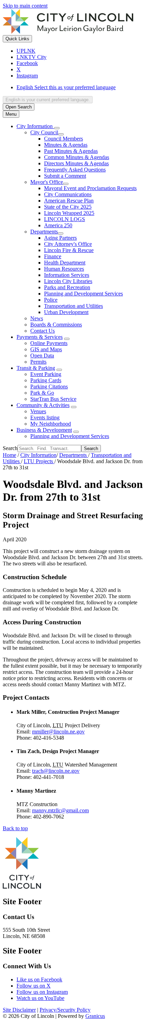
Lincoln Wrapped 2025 (69, 213)
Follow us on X (34, 986)
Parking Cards (45, 380)
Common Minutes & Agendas (76, 157)
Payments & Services (40, 337)
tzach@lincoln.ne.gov (56, 771)
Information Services (66, 275)
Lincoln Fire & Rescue (69, 250)
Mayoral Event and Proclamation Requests (90, 188)
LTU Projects (39, 461)
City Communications (68, 194)
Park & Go (42, 393)
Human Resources (64, 269)
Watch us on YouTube (40, 998)
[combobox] (48, 99)
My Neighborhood (50, 424)
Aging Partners (60, 238)
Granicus (95, 1016)
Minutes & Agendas (65, 145)
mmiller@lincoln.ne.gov (58, 731)
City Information (38, 455)
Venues (38, 411)
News (36, 318)
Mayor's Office (46, 182)
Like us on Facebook (39, 979)
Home (9, 455)
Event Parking (45, 374)
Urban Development (66, 312)
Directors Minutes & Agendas (76, 163)
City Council (44, 132)
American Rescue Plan (69, 201)
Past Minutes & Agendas (71, 151)
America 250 (58, 225)
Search (10, 448)
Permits (38, 362)
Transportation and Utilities (73, 306)
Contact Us (42, 331)
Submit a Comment (65, 176)
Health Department (64, 262)
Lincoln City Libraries (68, 281)
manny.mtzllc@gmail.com (60, 810)
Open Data (42, 355)
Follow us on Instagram (42, 992)
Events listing (45, 417)
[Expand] (57, 128)
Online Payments (48, 343)
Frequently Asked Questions (75, 170)
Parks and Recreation (67, 287)
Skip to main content (25, 6)
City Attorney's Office (68, 244)
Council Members (63, 139)
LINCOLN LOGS (64, 219)
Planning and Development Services (83, 293)
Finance (52, 256)
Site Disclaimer (19, 1010)
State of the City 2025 (68, 207)
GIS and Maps (46, 349)
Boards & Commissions (56, 324)
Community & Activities (43, 405)
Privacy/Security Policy (65, 1010)
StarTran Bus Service (53, 399)
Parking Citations (49, 386)
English (66, 87)
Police (50, 300)
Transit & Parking (36, 368)
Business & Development (44, 430)
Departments (44, 231)
